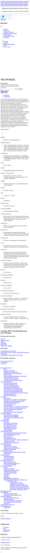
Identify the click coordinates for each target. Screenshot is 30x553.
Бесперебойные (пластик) (10, 427)
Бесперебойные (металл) (10, 428)
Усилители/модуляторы (10, 403)
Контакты (6, 37)
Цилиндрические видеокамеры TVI (13, 388)
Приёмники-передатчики (10, 471)
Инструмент (7, 507)
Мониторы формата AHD (10, 493)
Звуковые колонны (9, 499)
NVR (5, 45)
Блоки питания (5, 420)
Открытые (6, 421)
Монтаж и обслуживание (10, 33)
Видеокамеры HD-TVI (10, 394)
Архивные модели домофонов (12, 402)
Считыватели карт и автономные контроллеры (16, 439)
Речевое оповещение (6, 496)
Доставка (6, 527)
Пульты (6, 467)
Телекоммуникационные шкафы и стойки (15, 452)
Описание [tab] (6, 95)
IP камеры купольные (9, 370)
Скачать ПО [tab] (7, 96)
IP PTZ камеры (7, 374)
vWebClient (3, 343)
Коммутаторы (7, 453)
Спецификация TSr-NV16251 (8, 351)
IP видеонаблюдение (9, 44)
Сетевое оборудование (6, 450)
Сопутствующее (8, 410)
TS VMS (3, 339)
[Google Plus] (6, 92)
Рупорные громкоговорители (11, 497)
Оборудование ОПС (6, 443)
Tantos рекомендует (6, 506)
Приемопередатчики (6, 490)
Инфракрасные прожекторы (11, 478)
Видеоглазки (7, 398)
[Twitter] (4, 92)
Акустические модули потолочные (13, 500)
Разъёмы (6, 475)
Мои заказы (7, 530)
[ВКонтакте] (2, 92)
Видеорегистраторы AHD (10, 383)
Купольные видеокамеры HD (11, 387)
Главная (6, 29)
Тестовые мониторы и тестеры (12, 470)
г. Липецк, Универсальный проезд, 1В (11, 537)
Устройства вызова (9, 456)
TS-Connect (7, 474)
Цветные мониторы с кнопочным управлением (16, 406)
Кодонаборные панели (10, 438)
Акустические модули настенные (12, 502)
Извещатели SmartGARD (10, 446)
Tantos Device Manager (6, 345)
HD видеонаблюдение (6, 381)
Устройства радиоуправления (11, 442)
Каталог (3, 19)
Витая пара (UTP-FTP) (10, 461)
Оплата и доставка (8, 32)
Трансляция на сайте (9, 36)
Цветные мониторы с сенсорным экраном (15, 408)
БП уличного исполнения (10, 423)
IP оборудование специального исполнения (15, 376)
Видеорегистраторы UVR (10, 384)
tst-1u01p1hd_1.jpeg (12, 481)
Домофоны (3, 396)
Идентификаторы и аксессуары (12, 434)
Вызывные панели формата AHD (12, 495)
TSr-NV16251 (4, 362)
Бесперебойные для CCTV (11, 424)
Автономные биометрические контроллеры (15, 432)
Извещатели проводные (10, 449)
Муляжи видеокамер (9, 468)
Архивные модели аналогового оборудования (16, 392)
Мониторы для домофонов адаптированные (15, 399)
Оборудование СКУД (6, 431)
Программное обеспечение (11, 377)
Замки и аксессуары (9, 435)
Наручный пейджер (9, 459)
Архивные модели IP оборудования (13, 380)
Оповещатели (7, 445)
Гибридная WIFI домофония (11, 414)
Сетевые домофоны (6, 413)
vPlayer (2, 341)
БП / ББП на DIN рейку (10, 426)
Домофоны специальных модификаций (14, 401)
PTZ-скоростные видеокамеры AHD (13, 391)
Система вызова (5, 455)
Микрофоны (7, 477)
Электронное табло (9, 457)
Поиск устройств (5, 340)
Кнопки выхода (8, 437)
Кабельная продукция (6, 460)
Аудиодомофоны (8, 405)
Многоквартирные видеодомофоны (13, 409)
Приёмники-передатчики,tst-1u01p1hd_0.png (15, 479)
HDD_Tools (4, 344)
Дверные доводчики (9, 441)
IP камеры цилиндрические (11, 372)
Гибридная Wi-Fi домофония (11, 416)
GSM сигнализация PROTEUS (12, 448)
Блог (5, 528)
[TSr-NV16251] (7, 361)
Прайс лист (7, 30)
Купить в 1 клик (5, 90)
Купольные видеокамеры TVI (11, 385)
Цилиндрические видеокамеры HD (13, 390)
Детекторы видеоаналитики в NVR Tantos (12, 355)
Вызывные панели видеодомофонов (13, 412)
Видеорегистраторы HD (10, 395)
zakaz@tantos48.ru (5, 542)
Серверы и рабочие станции (11, 379)
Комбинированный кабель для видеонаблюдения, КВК (12, 464)
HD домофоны (4, 492)
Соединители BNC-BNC (10, 473)
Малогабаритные (8, 430)
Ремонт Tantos (7, 34)
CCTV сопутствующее (6, 466)
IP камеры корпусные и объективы (13, 373)
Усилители (6, 503)
